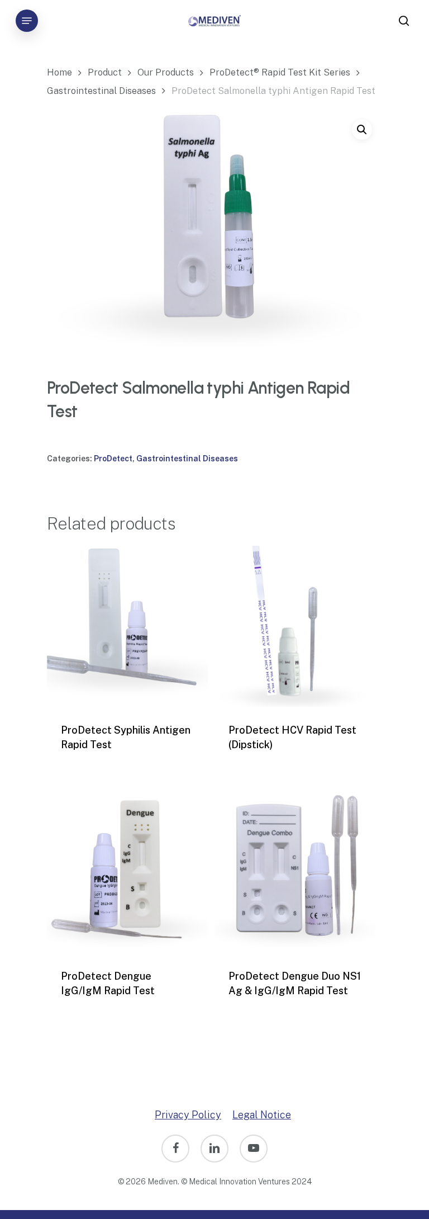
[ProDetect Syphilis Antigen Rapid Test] (127, 626)
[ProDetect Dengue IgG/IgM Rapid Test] (127, 872)
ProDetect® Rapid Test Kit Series (279, 72)
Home (59, 72)
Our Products (165, 72)
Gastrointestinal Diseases (101, 90)
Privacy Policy (188, 1115)
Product (105, 72)
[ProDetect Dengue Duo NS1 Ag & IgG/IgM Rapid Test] (294, 872)
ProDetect (113, 458)
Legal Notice (261, 1115)
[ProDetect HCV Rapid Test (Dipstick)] (294, 626)
